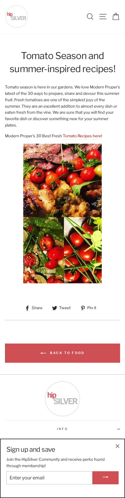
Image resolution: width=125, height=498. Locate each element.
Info (62, 429)
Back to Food (67, 353)
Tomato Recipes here (82, 136)
